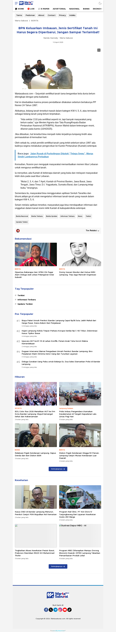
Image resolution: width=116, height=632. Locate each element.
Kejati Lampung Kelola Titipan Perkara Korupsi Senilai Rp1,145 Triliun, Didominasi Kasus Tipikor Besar (59, 332)
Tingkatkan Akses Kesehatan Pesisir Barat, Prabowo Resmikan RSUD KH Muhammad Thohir (35, 553)
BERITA (34, 20)
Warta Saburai (21, 20)
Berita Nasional (22, 216)
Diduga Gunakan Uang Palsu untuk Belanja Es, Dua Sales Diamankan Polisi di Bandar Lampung (61, 362)
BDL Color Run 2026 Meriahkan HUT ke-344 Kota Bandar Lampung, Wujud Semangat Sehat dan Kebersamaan (35, 414)
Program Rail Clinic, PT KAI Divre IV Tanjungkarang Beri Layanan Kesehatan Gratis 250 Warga (77, 514)
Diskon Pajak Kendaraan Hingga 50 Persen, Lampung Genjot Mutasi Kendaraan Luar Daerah (79, 455)
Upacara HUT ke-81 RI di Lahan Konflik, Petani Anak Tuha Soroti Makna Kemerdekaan (55, 342)
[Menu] (15, 3)
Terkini (88, 216)
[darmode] (100, 3)
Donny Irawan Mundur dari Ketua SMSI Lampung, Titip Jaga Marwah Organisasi (77, 273)
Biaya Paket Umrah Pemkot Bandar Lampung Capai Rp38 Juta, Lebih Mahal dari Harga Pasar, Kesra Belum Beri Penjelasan (59, 321)
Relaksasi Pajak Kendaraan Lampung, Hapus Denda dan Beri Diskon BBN (35, 454)
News (80, 216)
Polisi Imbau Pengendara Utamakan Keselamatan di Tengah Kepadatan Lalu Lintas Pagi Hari (77, 414)
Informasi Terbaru (68, 216)
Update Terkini (22, 222)
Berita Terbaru (37, 216)
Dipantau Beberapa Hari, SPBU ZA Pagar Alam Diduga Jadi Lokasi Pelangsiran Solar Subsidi (34, 274)
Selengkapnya (56, 469)
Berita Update (51, 216)
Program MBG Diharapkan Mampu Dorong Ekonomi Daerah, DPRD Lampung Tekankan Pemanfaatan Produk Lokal (79, 553)
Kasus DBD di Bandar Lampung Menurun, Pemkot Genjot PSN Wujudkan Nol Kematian (36, 513)
